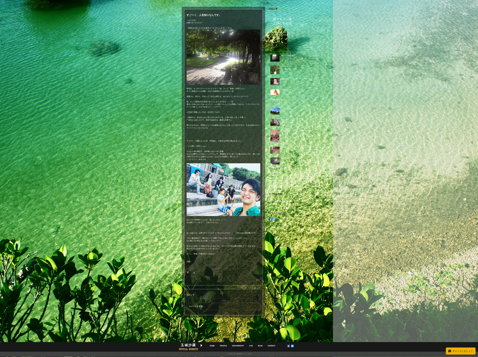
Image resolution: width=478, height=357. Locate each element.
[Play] (201, 345)
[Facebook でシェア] (188, 272)
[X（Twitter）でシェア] (194, 272)
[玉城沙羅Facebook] (270, 219)
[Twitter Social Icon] (292, 346)
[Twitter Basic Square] (273, 219)
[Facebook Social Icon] (288, 346)
